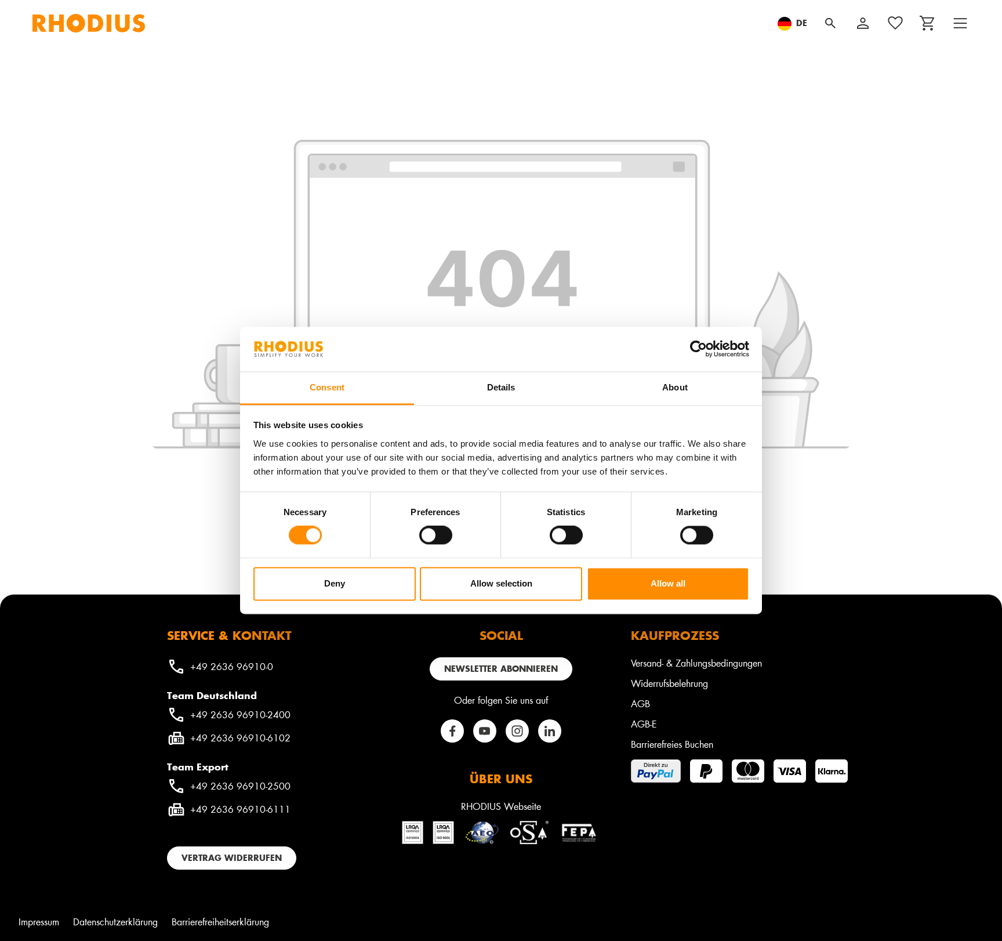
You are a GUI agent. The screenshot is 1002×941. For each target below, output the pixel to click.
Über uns (501, 778)
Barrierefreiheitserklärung (220, 921)
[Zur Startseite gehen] (88, 23)
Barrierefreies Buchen (672, 744)
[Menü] (960, 23)
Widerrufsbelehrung (669, 683)
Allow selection (501, 583)
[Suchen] (830, 23)
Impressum (39, 921)
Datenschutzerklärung (115, 921)
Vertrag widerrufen (231, 857)
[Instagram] (517, 731)
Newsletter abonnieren (501, 668)
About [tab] (675, 387)
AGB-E (644, 723)
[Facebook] (452, 731)
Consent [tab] (327, 387)
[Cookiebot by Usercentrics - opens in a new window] (698, 349)
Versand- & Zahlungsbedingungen (696, 662)
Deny (334, 583)
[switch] (435, 535)
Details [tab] (501, 387)
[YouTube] (484, 731)
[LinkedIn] (549, 731)
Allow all (668, 583)
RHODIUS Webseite (501, 806)
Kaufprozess (675, 635)
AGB (640, 703)
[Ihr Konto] (863, 23)
